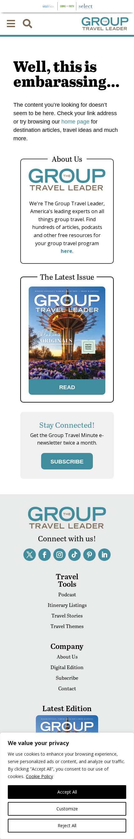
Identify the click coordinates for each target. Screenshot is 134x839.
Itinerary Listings (67, 605)
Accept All (67, 792)
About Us (67, 656)
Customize (67, 809)
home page (74, 122)
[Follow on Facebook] (44, 554)
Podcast (67, 594)
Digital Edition (67, 667)
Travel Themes (67, 626)
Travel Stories (67, 615)
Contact (67, 688)
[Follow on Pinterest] (89, 554)
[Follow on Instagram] (59, 554)
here (66, 251)
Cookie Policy (39, 776)
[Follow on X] (29, 554)
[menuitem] (11, 23)
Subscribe (67, 677)
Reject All (67, 825)
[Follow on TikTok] (74, 554)
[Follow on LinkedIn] (104, 554)
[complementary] (67, 786)
